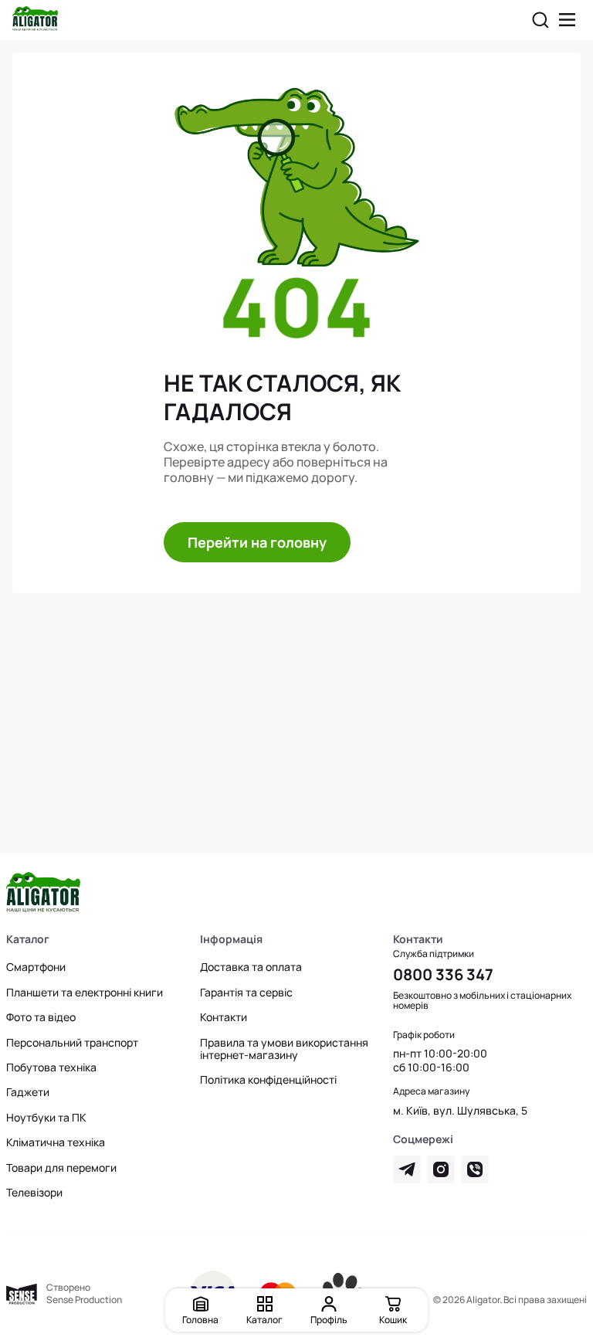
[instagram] (441, 1169)
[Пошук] (540, 20)
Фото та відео (41, 1017)
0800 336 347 (443, 974)
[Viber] (475, 1169)
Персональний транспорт (72, 1043)
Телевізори (34, 1192)
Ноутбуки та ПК (46, 1118)
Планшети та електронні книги (84, 992)
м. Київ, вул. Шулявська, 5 (460, 1111)
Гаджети (27, 1092)
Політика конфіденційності (268, 1080)
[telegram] (407, 1169)
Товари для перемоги (61, 1168)
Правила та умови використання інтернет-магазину (284, 1049)
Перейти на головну (257, 542)
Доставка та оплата (251, 967)
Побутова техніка (51, 1067)
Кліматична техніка (55, 1142)
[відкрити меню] (567, 20)
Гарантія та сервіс (246, 992)
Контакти (223, 1017)
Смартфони (36, 967)
